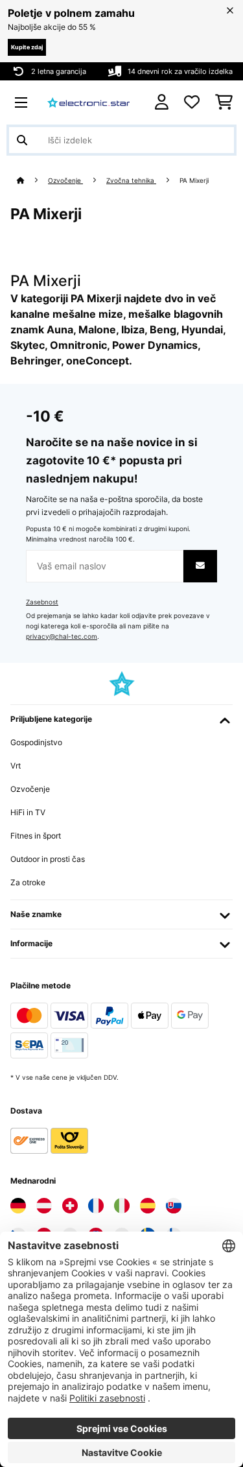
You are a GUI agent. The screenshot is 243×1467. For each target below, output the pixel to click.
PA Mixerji (195, 180)
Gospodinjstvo (36, 742)
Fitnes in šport (35, 836)
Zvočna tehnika (131, 180)
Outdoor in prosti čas (47, 859)
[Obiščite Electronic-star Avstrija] (44, 1205)
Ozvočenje (65, 180)
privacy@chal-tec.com (61, 636)
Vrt (15, 765)
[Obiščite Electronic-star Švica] (70, 1205)
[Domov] (32, 180)
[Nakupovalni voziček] (224, 102)
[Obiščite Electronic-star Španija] (148, 1205)
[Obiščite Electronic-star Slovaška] (173, 1205)
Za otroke (27, 882)
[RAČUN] (161, 102)
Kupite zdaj (27, 47)
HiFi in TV (27, 812)
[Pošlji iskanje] (22, 140)
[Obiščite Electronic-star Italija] (122, 1205)
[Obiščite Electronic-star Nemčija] (18, 1205)
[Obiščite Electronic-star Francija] (96, 1205)
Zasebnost (42, 602)
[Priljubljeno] (192, 102)
